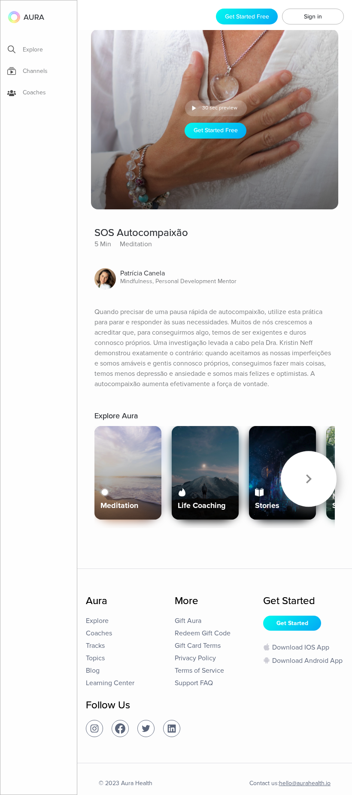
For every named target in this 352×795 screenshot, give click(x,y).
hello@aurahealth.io (305, 783)
